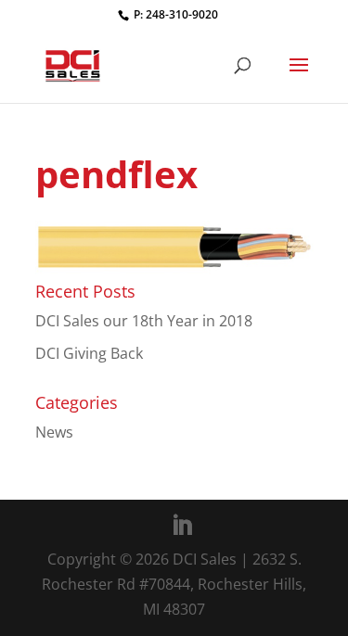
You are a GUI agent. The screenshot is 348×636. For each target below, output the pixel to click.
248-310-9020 (182, 14)
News (54, 432)
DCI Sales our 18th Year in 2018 (143, 321)
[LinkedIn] (182, 526)
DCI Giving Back (89, 353)
